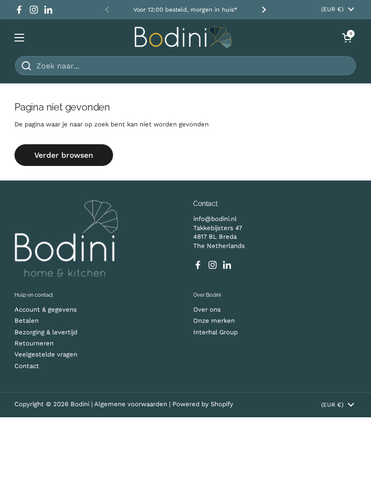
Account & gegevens (45, 309)
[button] (347, 37)
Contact (26, 366)
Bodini (80, 404)
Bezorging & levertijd (45, 332)
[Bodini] (183, 37)
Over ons (207, 309)
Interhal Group (215, 332)
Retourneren (34, 343)
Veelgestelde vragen (45, 354)
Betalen (26, 320)
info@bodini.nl (215, 218)
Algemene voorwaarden (131, 404)
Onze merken (214, 320)
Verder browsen (63, 155)
